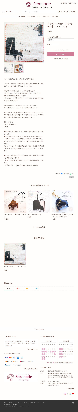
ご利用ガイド (64, 3)
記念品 (23, 16)
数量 (48, 44)
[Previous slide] (3, 232)
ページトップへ (39, 329)
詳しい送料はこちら (32, 349)
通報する (71, 177)
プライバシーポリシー (39, 402)
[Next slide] (74, 232)
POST (58, 173)
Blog (18, 402)
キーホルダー (56, 16)
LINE (73, 173)
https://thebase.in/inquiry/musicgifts (27, 165)
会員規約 (30, 402)
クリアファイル (31, 16)
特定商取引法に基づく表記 (10, 404)
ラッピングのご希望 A (53, 37)
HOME (5, 402)
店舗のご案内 (71, 388)
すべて (8, 288)
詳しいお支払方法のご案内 (31, 369)
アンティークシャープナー (43, 16)
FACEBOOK (66, 173)
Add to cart (60, 54)
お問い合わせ (72, 3)
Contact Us (24, 402)
